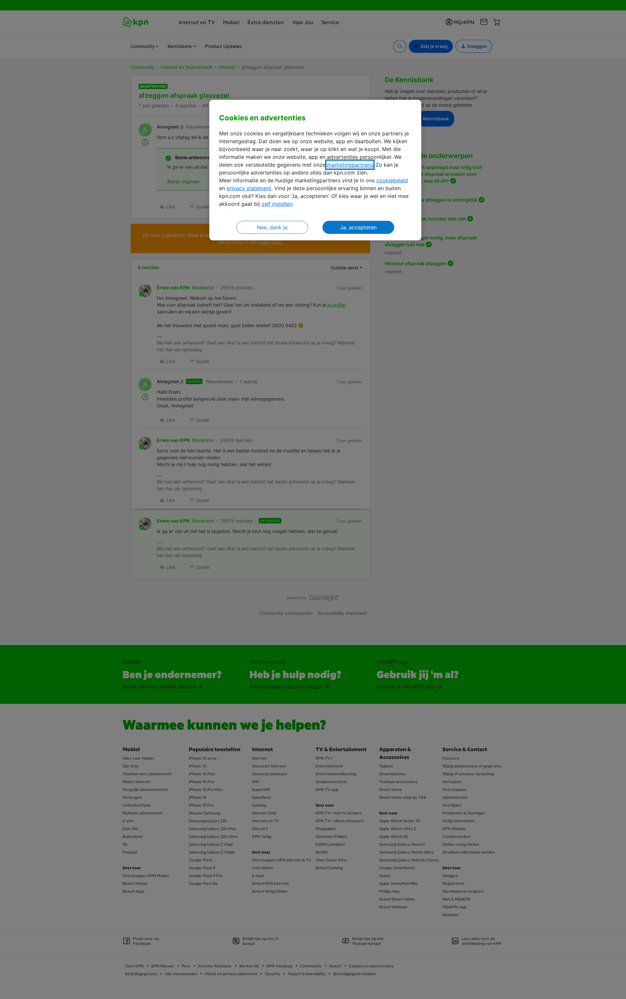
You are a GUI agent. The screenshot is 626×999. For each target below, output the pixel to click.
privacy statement (249, 188)
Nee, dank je (272, 227)
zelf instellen (276, 204)
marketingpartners (350, 164)
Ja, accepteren (358, 227)
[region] (315, 170)
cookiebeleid (392, 180)
